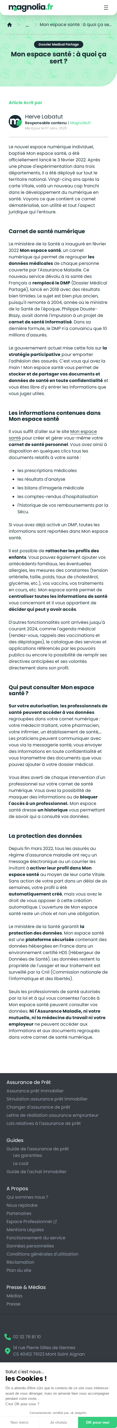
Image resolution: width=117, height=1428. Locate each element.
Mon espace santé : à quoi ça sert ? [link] (76, 24)
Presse (13, 1304)
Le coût (21, 1163)
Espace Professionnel (29, 1221)
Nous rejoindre (22, 1205)
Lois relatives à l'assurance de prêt (44, 1123)
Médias (14, 1296)
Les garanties (27, 1155)
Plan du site (19, 1270)
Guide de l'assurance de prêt (38, 1149)
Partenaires (19, 1213)
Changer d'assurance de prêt (38, 1107)
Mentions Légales (25, 1230)
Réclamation (20, 1262)
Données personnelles (30, 1246)
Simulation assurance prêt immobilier (47, 1099)
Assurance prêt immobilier (35, 1091)
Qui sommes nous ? (27, 1197)
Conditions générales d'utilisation (42, 1254)
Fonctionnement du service (36, 1238)
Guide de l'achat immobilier (36, 1172)
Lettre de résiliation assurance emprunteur (52, 1115)
